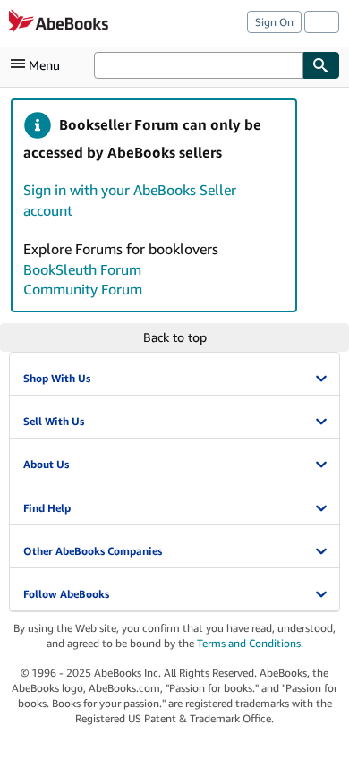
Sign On (274, 22)
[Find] (321, 65)
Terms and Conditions (249, 643)
